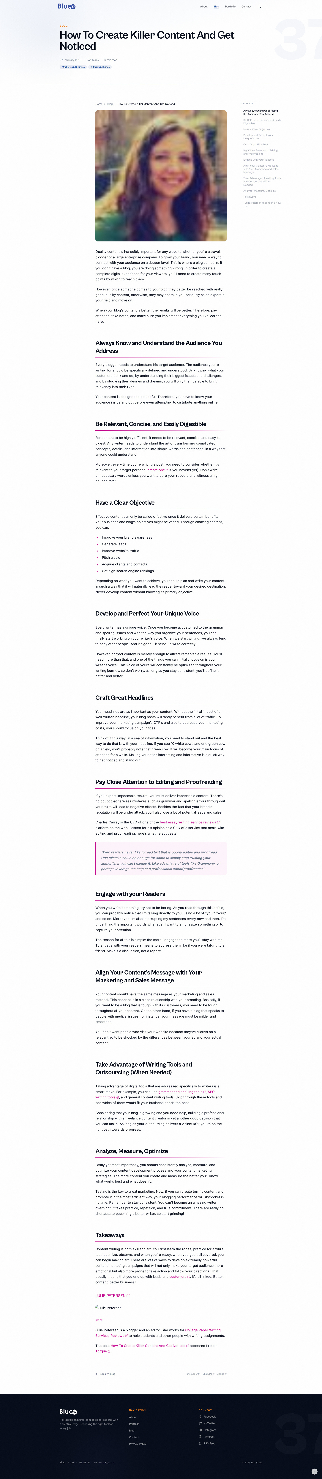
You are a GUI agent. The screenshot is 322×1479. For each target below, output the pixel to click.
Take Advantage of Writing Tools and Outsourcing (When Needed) (262, 181)
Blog (216, 6)
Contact (246, 6)
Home (98, 103)
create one (158, 470)
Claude (222, 1373)
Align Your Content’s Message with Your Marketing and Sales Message (261, 169)
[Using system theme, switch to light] (260, 6)
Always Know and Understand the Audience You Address (260, 112)
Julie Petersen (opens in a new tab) (263, 204)
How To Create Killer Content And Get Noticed (150, 1346)
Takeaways (249, 196)
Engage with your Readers (258, 159)
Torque (103, 1351)
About (204, 6)
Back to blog (108, 1373)
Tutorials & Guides (100, 67)
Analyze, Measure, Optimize (259, 190)
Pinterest (209, 1436)
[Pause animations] (315, 1472)
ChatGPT (209, 1373)
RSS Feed (209, 1443)
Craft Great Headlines (256, 144)
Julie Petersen (112, 1295)
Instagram (210, 1429)
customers (179, 1277)
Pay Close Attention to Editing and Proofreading (260, 152)
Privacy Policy (137, 1443)
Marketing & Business (73, 67)
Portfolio (230, 6)
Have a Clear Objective (256, 129)
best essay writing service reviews (190, 822)
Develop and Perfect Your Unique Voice (258, 137)
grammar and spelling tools (182, 1092)
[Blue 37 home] (67, 6)
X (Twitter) (210, 1423)
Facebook (210, 1416)
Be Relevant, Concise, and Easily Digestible (262, 121)
